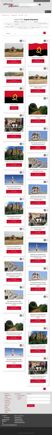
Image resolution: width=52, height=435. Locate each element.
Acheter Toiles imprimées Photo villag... (14, 308)
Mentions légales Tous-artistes (8, 395)
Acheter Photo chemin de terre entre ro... (38, 121)
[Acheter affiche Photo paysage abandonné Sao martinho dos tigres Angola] (45, 129)
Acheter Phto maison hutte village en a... (14, 62)
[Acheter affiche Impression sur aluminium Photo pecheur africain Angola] (45, 358)
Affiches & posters (5, 15)
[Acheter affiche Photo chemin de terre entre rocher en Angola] (45, 98)
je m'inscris (30, 405)
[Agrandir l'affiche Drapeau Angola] (23, 89)
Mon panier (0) (46, 1)
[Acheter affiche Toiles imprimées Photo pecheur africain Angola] (45, 210)
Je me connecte (20, 395)
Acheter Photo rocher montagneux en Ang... (14, 165)
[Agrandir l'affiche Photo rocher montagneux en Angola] (23, 144)
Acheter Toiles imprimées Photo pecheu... (38, 233)
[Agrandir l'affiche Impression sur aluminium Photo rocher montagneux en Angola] (47, 328)
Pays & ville (20, 15)
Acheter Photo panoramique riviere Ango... (14, 81)
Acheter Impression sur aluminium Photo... (38, 203)
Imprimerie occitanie (30, 433)
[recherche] (40, 4)
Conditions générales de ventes (8, 410)
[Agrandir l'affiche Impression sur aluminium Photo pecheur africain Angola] (47, 358)
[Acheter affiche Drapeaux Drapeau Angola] (45, 41)
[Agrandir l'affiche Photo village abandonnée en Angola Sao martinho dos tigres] (47, 155)
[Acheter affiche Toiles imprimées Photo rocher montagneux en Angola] (21, 199)
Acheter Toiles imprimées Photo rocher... (14, 221)
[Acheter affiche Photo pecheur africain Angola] (21, 115)
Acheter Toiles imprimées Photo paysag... (38, 289)
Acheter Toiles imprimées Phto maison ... (38, 91)
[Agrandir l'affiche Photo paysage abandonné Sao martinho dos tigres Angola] (47, 129)
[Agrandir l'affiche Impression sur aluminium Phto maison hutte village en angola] (23, 229)
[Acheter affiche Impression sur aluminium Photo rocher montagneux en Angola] (45, 328)
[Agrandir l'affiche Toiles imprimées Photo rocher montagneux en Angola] (23, 199)
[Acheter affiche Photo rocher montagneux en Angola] (21, 144)
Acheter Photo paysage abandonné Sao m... (38, 148)
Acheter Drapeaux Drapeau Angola (38, 61)
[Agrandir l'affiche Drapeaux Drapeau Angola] (47, 41)
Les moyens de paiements (8, 399)
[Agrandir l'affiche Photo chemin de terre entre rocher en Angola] (47, 98)
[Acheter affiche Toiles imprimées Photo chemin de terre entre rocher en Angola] (21, 316)
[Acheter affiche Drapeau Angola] (21, 89)
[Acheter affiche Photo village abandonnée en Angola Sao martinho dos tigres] (45, 155)
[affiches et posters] (10, 4)
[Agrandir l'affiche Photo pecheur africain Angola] (23, 115)
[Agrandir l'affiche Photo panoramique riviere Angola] (23, 69)
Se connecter (38, 1)
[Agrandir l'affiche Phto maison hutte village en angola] (23, 41)
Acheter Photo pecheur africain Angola (14, 136)
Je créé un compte (19, 397)
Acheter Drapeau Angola (14, 108)
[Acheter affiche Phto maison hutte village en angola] (21, 41)
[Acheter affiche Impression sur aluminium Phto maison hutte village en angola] (21, 229)
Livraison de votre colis (7, 402)
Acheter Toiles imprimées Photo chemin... (14, 338)
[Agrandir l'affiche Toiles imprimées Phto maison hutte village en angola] (47, 68)
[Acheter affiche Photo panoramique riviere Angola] (21, 69)
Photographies (14, 15)
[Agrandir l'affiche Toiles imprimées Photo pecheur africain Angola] (47, 210)
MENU (48, 11)
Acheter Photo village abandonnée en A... (38, 174)
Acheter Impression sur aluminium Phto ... (14, 251)
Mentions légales (7, 406)
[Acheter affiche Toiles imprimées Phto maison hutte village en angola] (45, 68)
